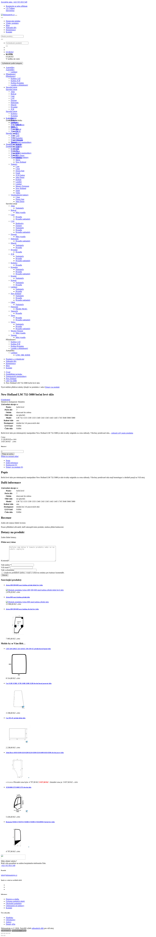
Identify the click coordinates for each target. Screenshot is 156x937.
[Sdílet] (7, 933)
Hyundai (14, 107)
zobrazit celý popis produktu (122, 433)
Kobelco (14, 114)
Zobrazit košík (6, 931)
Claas (18, 151)
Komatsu (14, 116)
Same (18, 190)
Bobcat (13, 94)
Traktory (14, 164)
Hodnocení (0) (11, 465)
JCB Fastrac (20, 175)
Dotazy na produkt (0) (14, 467)
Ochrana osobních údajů (15, 901)
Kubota (18, 180)
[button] (10, 8)
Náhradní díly (11, 28)
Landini (19, 182)
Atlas (13, 92)
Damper (19, 226)
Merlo (18, 160)
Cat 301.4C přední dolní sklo (15, 718)
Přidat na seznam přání (9, 456)
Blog (8, 25)
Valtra (18, 193)
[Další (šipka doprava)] (4, 935)
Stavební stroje (11, 87)
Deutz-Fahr (20, 171)
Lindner (19, 184)
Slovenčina (10, 10)
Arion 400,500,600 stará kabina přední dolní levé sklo (24, 585)
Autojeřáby (10, 67)
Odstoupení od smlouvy (15, 906)
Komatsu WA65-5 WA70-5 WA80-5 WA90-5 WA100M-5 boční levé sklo (30, 822)
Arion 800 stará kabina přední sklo (18, 597)
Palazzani (14, 129)
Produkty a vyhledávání (15, 359)
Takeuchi (19, 140)
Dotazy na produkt (52, 387)
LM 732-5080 (11, 381)
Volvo (13, 138)
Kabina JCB (15, 81)
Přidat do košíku (8, 454)
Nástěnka (9, 918)
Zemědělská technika (14, 374)
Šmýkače (14, 127)
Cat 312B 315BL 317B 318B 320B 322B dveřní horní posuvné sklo (29, 683)
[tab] (80, 460)
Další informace (12, 463)
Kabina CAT (16, 78)
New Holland (21, 162)
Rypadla (19, 217)
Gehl (17, 136)
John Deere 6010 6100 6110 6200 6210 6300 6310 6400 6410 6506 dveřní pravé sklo (35, 752)
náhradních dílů (38, 928)
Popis (8, 460)
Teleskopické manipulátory (21, 153)
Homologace (11, 30)
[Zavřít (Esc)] (9, 933)
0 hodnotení (5, 400)
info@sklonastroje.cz (9, 875)
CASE (18, 131)
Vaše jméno (6, 565)
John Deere (20, 125)
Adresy (8, 922)
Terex (13, 135)
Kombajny (15, 149)
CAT (13, 98)
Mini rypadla (20, 212)
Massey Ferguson (22, 186)
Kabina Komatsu (17, 83)
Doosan (14, 100)
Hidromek (15, 103)
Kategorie (9, 118)
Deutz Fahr (20, 199)
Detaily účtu (10, 924)
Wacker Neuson (17, 331)
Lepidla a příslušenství (19, 85)
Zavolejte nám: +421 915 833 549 (14, 2)
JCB (12, 109)
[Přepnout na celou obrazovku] (4, 933)
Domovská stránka (13, 21)
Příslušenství (10, 74)
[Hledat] (2, 39)
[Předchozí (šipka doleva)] (2, 935)
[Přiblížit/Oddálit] (2, 933)
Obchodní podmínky (14, 903)
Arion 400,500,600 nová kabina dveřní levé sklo (22, 609)
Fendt (18, 173)
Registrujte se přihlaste (16, 6)
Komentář (5, 561)
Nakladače (20, 208)
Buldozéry (20, 223)
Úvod (8, 372)
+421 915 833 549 (8, 865)
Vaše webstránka (7, 570)
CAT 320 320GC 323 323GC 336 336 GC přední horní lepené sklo (28, 649)
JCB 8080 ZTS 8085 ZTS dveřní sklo (18, 787)
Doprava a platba (12, 899)
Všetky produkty (12, 23)
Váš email (5, 567)
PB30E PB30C (21, 309)
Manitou (19, 158)
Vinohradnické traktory (20, 195)
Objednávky (10, 920)
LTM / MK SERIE (23, 355)
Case (13, 96)
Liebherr (14, 72)
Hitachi (13, 105)
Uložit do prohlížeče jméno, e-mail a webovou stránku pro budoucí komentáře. (34, 573)
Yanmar (14, 335)
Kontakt (9, 32)
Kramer (14, 118)
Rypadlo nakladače (23, 219)
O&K (13, 302)
